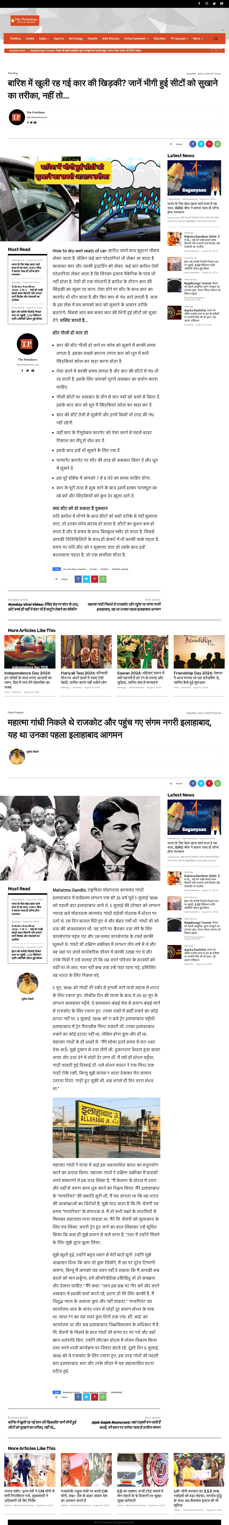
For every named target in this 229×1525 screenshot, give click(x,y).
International (18, 260)
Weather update (120, 569)
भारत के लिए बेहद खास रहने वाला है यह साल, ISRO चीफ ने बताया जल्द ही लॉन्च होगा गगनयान (26, 269)
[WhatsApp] (217, 144)
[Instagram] (207, 4)
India (6, 692)
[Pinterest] (209, 144)
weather (105, 569)
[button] (215, 38)
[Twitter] (214, 4)
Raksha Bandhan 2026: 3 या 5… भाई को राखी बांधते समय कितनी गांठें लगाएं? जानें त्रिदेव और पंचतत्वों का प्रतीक (27, 293)
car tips (93, 569)
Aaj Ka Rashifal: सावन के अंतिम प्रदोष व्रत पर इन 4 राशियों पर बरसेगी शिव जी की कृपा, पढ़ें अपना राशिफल (85, 50)
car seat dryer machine (74, 569)
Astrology (16, 282)
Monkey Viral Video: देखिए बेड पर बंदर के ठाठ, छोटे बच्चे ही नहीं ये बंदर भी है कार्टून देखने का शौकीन (43, 607)
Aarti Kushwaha (189, 199)
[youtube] (35, 122)
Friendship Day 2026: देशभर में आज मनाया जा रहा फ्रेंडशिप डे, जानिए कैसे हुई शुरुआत (198, 678)
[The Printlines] (17, 117)
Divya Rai (188, 325)
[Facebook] (199, 4)
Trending (13, 73)
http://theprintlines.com (36, 117)
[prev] (213, 50)
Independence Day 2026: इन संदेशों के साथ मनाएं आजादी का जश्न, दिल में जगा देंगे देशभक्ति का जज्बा (28, 680)
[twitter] (31, 122)
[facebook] (27, 122)
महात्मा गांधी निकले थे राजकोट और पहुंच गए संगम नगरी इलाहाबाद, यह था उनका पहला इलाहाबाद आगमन (123, 607)
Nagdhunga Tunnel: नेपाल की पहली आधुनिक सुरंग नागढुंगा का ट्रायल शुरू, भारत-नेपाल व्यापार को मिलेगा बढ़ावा (202, 288)
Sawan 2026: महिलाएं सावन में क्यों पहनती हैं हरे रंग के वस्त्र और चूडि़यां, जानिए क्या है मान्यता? (140, 678)
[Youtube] (221, 4)
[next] (219, 50)
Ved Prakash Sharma (194, 298)
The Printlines (35, 112)
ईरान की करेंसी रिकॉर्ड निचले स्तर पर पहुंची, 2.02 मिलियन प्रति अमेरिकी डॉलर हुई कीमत (27, 315)
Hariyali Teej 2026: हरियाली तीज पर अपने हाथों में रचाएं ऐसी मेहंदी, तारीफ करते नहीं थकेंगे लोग (84, 678)
